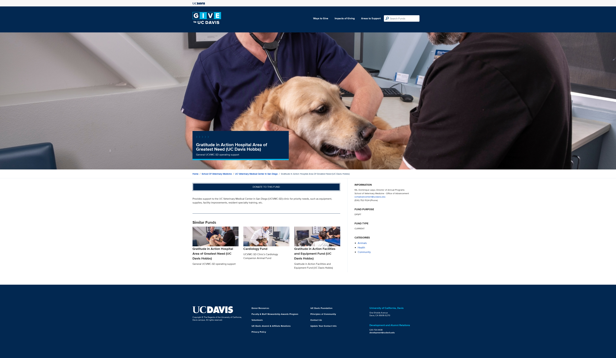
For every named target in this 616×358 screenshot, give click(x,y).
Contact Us (316, 320)
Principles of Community (323, 314)
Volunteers (257, 320)
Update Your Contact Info (323, 326)
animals (362, 243)
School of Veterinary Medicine (217, 173)
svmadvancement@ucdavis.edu (370, 196)
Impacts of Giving (345, 18)
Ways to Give (320, 18)
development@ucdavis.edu (382, 332)
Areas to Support (371, 18)
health (361, 247)
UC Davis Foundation (321, 308)
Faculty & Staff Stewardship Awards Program (275, 314)
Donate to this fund (266, 187)
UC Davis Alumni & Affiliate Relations (271, 326)
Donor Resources (260, 308)
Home (195, 173)
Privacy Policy (259, 331)
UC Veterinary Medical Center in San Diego (256, 173)
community (364, 252)
